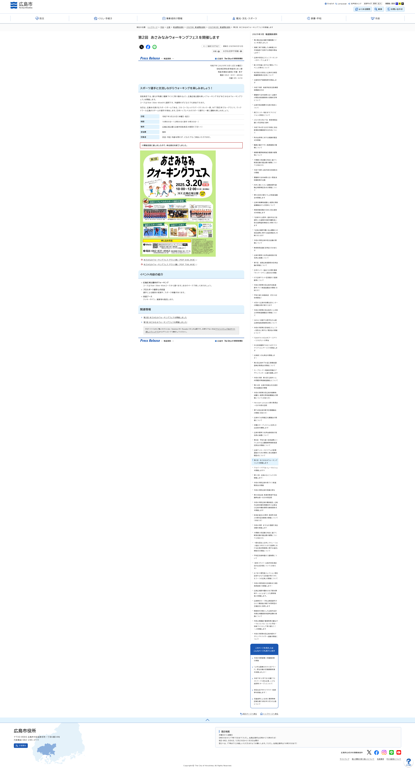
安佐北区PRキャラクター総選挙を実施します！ (265, 691)
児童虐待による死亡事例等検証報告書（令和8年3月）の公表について (265, 701)
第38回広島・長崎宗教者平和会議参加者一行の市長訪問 (265, 496)
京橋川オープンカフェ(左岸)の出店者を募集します (265, 426)
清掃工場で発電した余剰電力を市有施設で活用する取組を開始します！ (265, 50)
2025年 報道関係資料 (196, 27)
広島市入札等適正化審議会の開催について (265, 419)
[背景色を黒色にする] (402, 3)
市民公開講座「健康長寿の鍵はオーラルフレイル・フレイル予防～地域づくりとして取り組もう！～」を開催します (266, 625)
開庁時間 (225, 731)
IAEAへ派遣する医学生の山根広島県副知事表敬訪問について (265, 321)
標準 (375, 3)
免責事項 (380, 759)
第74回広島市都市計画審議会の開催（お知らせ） (265, 411)
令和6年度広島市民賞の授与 (264, 490)
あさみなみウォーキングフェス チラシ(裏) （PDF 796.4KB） (169, 264)
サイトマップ (344, 759)
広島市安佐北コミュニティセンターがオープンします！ (266, 59)
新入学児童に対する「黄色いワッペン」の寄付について (266, 66)
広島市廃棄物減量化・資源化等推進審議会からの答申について (266, 204)
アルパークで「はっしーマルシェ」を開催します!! (266, 469)
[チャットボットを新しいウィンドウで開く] (408, 766)
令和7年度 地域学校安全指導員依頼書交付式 (266, 89)
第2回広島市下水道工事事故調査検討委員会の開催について (265, 364)
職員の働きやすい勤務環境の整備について (265, 146)
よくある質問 (364, 9)
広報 (168, 27)
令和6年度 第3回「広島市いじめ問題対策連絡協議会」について (266, 379)
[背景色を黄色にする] (400, 3)
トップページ (153, 27)
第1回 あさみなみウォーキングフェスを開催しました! (165, 322)
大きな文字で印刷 (231, 51)
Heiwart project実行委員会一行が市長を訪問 (266, 404)
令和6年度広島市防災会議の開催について (265, 241)
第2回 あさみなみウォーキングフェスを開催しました (165, 317)
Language (342, 4)
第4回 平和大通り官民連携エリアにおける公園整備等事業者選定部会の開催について (265, 442)
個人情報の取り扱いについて (363, 759)
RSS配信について (394, 759)
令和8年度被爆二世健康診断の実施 (264, 659)
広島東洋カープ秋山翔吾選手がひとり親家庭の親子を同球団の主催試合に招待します (265, 603)
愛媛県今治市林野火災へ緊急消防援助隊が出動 (265, 179)
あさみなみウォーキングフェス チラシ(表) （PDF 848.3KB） (169, 260)
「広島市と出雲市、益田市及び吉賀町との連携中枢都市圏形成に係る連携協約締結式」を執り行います (266, 221)
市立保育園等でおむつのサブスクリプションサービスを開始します (266, 347)
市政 (162, 27)
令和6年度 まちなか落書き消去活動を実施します (266, 526)
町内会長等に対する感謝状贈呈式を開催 (265, 139)
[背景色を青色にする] (397, 3)
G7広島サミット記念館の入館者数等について (265, 279)
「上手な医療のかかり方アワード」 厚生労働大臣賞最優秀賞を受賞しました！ (265, 669)
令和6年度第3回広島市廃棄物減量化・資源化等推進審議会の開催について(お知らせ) (266, 395)
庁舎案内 (22, 745)
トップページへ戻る (270, 714)
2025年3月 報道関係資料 (219, 27)
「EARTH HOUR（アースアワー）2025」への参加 (265, 339)
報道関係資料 (178, 27)
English (330, 3)
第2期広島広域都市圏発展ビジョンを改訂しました (265, 41)
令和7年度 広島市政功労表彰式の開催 (265, 171)
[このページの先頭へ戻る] (207, 720)
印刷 (214, 51)
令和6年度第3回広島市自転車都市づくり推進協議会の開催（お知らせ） (266, 287)
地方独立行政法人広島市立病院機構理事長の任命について (265, 74)
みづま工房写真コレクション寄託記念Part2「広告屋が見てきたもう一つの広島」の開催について (266, 575)
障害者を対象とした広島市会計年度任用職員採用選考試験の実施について (265, 613)
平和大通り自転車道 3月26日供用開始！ (265, 296)
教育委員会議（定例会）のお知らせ (265, 249)
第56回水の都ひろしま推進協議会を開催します (266, 196)
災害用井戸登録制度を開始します (265, 81)
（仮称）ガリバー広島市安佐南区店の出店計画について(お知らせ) (265, 565)
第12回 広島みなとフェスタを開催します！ (265, 476)
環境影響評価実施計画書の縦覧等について (265, 154)
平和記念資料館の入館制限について (265, 557)
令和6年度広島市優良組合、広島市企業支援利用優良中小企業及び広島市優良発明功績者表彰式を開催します (266, 506)
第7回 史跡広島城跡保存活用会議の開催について (266, 264)
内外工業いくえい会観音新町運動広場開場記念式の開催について (265, 187)
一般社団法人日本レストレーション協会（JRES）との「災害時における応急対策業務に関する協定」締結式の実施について (266, 546)
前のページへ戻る (250, 714)
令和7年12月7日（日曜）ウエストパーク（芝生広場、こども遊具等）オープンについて (264, 680)
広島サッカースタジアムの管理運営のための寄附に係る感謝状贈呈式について (265, 452)
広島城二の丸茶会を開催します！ (264, 356)
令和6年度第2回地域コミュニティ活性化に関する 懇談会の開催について (265, 330)
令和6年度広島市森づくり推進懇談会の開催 (265, 484)
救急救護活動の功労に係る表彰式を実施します (265, 211)
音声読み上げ (356, 3)
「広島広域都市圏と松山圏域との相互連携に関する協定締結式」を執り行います (266, 232)
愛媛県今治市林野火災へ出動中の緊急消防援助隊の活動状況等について (265, 97)
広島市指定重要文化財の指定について (265, 106)
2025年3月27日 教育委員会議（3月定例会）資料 (265, 121)
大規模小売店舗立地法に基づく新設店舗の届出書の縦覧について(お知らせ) (265, 162)
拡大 (379, 3)
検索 (380, 9)
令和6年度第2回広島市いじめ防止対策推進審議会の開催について (266, 312)
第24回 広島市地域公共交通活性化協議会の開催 (266, 386)
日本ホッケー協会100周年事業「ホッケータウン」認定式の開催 (265, 271)
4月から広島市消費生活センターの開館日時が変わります (266, 304)
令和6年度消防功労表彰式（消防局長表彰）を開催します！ (266, 584)
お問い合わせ (397, 9)
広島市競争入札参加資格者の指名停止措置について (265, 256)
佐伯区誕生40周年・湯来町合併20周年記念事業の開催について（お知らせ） (266, 517)
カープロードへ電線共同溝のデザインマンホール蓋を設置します (266, 371)
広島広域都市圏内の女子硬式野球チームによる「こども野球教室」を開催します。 (265, 593)
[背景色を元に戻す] (393, 3)
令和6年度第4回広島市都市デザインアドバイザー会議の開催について (266, 636)
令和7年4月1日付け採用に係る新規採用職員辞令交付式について (265, 130)
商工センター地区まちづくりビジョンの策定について (265, 114)
